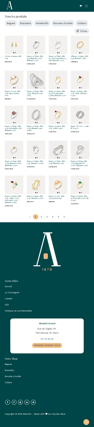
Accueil (8, 286)
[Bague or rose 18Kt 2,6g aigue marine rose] (14, 80)
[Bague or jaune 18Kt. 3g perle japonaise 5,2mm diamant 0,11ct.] (58, 80)
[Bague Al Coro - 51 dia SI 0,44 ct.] (80, 115)
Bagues (8, 364)
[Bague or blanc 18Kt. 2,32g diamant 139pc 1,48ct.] (36, 115)
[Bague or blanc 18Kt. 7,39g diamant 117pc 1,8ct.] (36, 80)
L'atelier (8, 298)
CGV (7, 304)
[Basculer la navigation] (86, 6)
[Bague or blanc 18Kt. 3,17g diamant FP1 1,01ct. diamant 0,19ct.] (80, 150)
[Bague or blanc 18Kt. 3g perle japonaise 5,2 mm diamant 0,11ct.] (58, 45)
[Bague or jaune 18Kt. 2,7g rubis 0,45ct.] (58, 115)
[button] (86, 422)
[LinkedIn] (26, 402)
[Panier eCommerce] (81, 6)
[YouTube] (20, 402)
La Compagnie (12, 292)
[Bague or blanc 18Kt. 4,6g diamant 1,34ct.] (58, 150)
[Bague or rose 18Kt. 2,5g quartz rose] (58, 185)
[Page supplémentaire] (33, 402)
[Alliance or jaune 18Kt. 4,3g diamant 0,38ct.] (80, 45)
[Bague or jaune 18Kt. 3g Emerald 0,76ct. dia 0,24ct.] (80, 185)
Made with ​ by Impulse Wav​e (49, 414)
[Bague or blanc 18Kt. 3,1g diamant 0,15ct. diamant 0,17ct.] (36, 45)
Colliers (8, 382)
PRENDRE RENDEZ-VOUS (47, 345)
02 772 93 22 (47, 339)
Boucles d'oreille (13, 376)
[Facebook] (7, 402)
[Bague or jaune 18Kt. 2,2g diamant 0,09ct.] (36, 185)
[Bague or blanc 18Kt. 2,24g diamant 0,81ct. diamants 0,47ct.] (14, 150)
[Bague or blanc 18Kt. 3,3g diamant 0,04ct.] (36, 150)
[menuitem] (11, 23)
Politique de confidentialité (18, 311)
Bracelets (10, 370)
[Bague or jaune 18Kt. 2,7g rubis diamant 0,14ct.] (80, 80)
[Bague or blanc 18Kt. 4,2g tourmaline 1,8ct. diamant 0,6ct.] (14, 115)
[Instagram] (14, 402)
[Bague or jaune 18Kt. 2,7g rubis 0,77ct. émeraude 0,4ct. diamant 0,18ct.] (14, 185)
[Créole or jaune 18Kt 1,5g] (14, 45)
